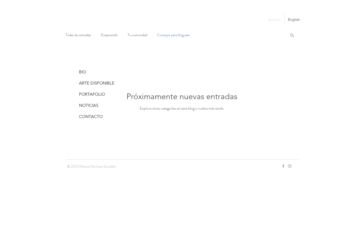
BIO (82, 71)
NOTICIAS (88, 105)
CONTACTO (91, 116)
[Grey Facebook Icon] (283, 166)
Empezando (109, 35)
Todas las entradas (78, 35)
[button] (292, 35)
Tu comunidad (137, 35)
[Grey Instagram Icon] (289, 166)
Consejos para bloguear (173, 35)
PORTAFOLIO (92, 94)
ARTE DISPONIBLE (96, 83)
